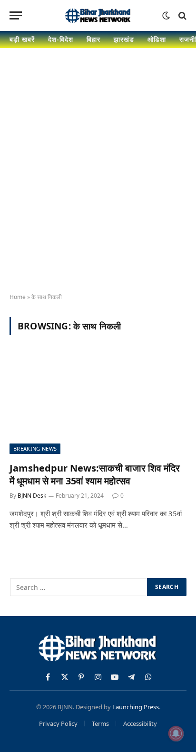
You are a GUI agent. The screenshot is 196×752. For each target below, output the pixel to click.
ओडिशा (156, 39)
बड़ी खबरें (22, 39)
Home (18, 297)
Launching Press (135, 707)
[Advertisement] (98, 179)
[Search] (181, 15)
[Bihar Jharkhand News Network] (98, 16)
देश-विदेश (60, 39)
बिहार (93, 39)
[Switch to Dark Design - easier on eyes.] (166, 15)
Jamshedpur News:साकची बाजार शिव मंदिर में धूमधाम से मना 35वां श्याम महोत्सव (95, 474)
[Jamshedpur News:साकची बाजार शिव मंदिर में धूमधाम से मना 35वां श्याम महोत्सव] (98, 403)
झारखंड (124, 39)
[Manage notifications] (176, 733)
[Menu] (16, 15)
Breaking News (35, 448)
